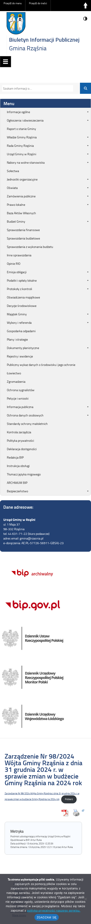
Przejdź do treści (38, 3)
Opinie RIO (13, 263)
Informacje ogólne (18, 112)
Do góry (85, 5)
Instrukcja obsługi (18, 466)
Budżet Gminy (16, 221)
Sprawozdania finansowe (23, 230)
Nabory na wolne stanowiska (26, 162)
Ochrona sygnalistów (20, 390)
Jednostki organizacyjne (22, 179)
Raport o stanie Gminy (21, 129)
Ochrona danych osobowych (25, 415)
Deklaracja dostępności (22, 449)
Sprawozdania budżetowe (23, 238)
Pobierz (69, 799)
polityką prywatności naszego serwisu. (53, 910)
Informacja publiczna (20, 407)
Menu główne (5, 61)
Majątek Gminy (17, 314)
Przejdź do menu (13, 3)
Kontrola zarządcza (19, 432)
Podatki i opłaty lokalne (22, 280)
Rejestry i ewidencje (20, 356)
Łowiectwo (14, 373)
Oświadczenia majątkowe (23, 297)
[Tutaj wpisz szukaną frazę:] (36, 88)
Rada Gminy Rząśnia (20, 145)
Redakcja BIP (15, 457)
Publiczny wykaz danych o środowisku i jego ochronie (41, 365)
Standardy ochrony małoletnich (27, 424)
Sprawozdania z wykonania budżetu (30, 247)
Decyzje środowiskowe (21, 306)
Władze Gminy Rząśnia (22, 137)
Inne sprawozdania (19, 255)
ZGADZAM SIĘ (47, 917)
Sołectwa (13, 171)
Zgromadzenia (16, 381)
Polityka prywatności (20, 440)
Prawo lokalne (16, 204)
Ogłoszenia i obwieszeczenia (25, 120)
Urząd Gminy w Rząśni (21, 154)
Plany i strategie (17, 339)
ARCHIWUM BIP (17, 483)
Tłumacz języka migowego (24, 474)
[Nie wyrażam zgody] (85, 899)
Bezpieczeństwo (17, 491)
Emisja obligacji (17, 272)
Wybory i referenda (19, 322)
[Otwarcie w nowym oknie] (77, 812)
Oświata (12, 188)
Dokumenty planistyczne (23, 348)
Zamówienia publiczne (21, 196)
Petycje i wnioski (17, 398)
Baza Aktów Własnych (21, 213)
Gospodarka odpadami (21, 331)
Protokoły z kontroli (19, 289)
